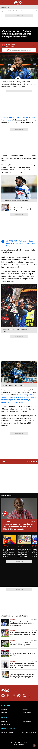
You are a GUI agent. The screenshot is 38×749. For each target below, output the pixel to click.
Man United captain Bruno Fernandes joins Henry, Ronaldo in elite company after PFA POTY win (22, 665)
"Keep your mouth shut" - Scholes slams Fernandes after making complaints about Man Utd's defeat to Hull (22, 676)
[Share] (34, 45)
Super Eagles (26, 713)
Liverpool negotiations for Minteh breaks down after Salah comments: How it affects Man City (23, 623)
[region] (19, 547)
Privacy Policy (6, 725)
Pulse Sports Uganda (29, 732)
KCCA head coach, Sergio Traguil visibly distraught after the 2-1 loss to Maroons (9, 552)
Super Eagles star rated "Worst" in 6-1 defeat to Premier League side (22, 644)
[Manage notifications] (34, 745)
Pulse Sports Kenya (7, 732)
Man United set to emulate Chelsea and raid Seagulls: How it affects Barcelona (23, 633)
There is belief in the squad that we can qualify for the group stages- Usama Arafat (24, 552)
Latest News (5, 7)
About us (4, 721)
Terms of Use (26, 721)
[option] (9, 547)
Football (7, 11)
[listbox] (20, 547)
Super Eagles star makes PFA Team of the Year (22, 654)
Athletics (24, 709)
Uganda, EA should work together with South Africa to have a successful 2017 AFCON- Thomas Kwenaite (18, 526)
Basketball (4, 713)
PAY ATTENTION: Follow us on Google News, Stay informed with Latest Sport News (20, 243)
